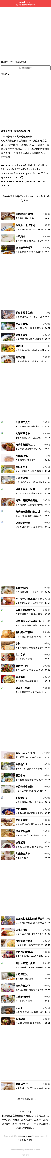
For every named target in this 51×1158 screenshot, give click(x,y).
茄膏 (29, 934)
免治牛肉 (28, 625)
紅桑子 (35, 956)
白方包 (19, 493)
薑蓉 (18, 802)
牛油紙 (43, 350)
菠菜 (18, 790)
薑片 (32, 339)
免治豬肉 (20, 625)
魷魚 (18, 989)
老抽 (41, 361)
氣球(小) (28, 956)
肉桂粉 (23, 460)
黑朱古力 (35, 824)
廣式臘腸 (31, 813)
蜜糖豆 (38, 426)
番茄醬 (34, 934)
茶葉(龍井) (25, 339)
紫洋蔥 (29, 922)
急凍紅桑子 (37, 437)
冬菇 (20, 1023)
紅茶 (22, 1012)
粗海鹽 (19, 350)
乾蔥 (35, 625)
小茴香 (42, 1012)
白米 (18, 460)
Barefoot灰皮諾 (36, 967)
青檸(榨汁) (36, 251)
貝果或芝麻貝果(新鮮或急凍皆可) (30, 603)
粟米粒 (25, 493)
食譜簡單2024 (7, 61)
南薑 (24, 251)
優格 (26, 857)
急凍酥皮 (24, 316)
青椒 (34, 504)
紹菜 (31, 681)
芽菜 (31, 647)
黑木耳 (19, 647)
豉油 (29, 636)
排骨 (22, 328)
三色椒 (25, 229)
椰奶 (22, 218)
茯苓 (39, 757)
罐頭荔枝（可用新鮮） (30, 591)
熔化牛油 (26, 824)
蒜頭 (35, 229)
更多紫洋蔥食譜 (25, 1099)
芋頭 (18, 328)
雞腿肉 (19, 526)
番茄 (35, 493)
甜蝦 (31, 989)
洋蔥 (33, 426)
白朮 (34, 757)
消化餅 (19, 824)
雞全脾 (19, 934)
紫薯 (18, 846)
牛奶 (18, 240)
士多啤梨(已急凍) (23, 437)
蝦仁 (18, 591)
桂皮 (36, 1012)
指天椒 (35, 482)
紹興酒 (38, 339)
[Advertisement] (25, 33)
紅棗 (25, 1023)
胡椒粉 (38, 328)
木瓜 (40, 316)
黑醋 (32, 361)
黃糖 (39, 636)
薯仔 (29, 526)
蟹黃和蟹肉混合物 (24, 471)
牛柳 (18, 448)
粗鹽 (22, 448)
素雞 (18, 681)
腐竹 (18, 757)
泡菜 (18, 835)
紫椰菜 (36, 989)
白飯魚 (19, 229)
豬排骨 (19, 361)
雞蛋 (31, 229)
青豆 (40, 614)
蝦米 (37, 813)
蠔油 (27, 681)
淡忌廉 (23, 240)
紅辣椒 (30, 670)
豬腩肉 (19, 636)
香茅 (29, 251)
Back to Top (26, 1111)
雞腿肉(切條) (26, 802)
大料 (31, 1012)
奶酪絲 (29, 515)
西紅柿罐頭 (21, 515)
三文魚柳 (20, 426)
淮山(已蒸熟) (21, 504)
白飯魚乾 (20, 945)
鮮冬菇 (23, 813)
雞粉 (31, 779)
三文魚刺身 (21, 922)
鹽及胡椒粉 (39, 790)
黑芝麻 (33, 1088)
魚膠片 (34, 240)
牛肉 (18, 670)
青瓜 (31, 493)
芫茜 (37, 922)
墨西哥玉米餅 (28, 692)
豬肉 (18, 1088)
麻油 (36, 779)
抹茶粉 (41, 240)
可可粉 (36, 768)
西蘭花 (41, 526)
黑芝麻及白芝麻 (42, 846)
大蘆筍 (23, 670)
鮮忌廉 (43, 824)
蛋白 (35, 316)
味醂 (25, 846)
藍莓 (41, 956)
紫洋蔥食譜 (21, 61)
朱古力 (19, 768)
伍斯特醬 (42, 934)
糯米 (18, 813)
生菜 (42, 989)
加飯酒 (32, 460)
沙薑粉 (34, 350)
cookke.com (26, 1136)
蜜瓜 (18, 218)
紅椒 (30, 504)
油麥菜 (36, 647)
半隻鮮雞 (26, 350)
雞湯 (39, 471)
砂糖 (29, 240)
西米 (27, 218)
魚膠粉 (30, 978)
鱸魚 (18, 339)
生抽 (37, 361)
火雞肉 (19, 692)
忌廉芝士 (24, 967)
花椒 (27, 1012)
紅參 (29, 757)
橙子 (31, 316)
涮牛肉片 (24, 835)
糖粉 (18, 316)
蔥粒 (42, 813)
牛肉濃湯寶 (34, 835)
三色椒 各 (39, 692)
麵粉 (42, 647)
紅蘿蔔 (34, 526)
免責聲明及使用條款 (25, 1140)
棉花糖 (43, 768)
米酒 (35, 1023)
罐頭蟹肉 (24, 989)
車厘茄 (27, 426)
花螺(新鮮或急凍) (23, 482)
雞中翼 (19, 251)
